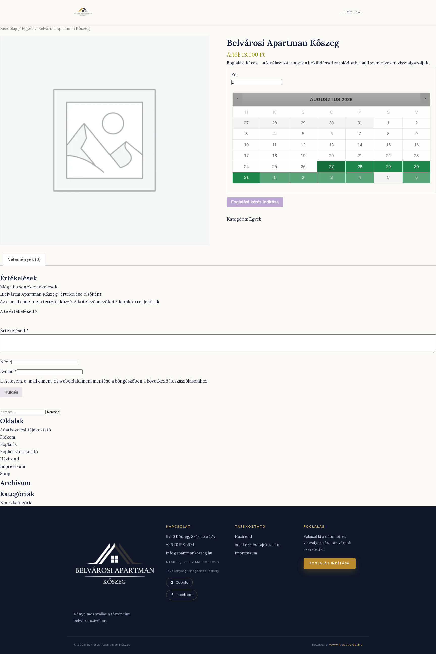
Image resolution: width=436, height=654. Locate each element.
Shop (5, 473)
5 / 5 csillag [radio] (31, 318)
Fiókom (7, 437)
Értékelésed (14, 330)
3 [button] (329, 179)
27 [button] (327, 168)
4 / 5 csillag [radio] (24, 318)
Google (182, 582)
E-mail (8, 371)
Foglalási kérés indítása (255, 202)
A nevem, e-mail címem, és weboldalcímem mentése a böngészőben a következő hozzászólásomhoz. (106, 381)
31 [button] (243, 179)
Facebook (184, 595)
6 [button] (414, 179)
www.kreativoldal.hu (346, 644)
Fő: (234, 74)
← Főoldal (351, 12)
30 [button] (413, 168)
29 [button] (384, 168)
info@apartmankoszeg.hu (189, 553)
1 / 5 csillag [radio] (3, 318)
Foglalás (8, 444)
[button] (237, 98)
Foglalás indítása (329, 563)
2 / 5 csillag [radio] (10, 318)
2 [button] (300, 179)
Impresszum (12, 466)
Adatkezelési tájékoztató (25, 430)
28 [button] (356, 168)
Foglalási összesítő (19, 451)
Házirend (9, 459)
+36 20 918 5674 (180, 544)
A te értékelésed (18, 311)
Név (5, 361)
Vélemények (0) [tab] (24, 259)
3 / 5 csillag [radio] (17, 318)
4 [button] (357, 179)
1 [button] (272, 179)
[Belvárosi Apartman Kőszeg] (83, 12)
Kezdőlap (8, 28)
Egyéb (28, 28)
